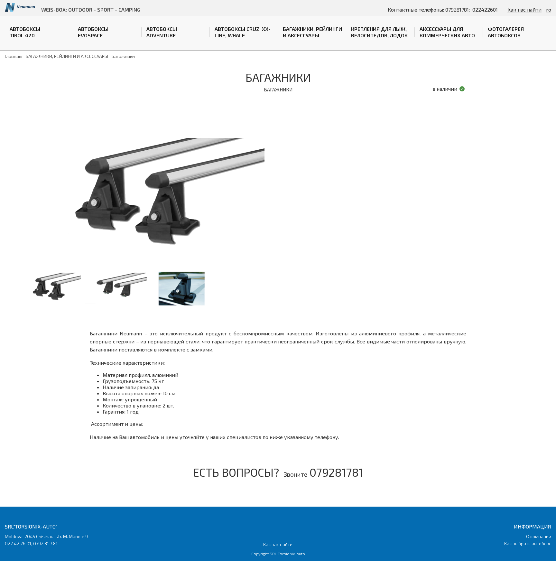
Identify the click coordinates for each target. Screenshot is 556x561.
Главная (13, 56)
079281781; (457, 9)
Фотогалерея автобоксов (506, 32)
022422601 (485, 9)
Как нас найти (524, 9)
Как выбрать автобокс (527, 543)
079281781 (336, 472)
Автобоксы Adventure (161, 32)
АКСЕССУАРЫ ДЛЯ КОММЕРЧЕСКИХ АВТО (447, 32)
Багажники (123, 56)
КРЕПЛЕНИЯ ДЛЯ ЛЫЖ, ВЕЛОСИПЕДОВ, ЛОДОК (379, 32)
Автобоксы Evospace (93, 32)
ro (548, 9)
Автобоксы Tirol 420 (25, 32)
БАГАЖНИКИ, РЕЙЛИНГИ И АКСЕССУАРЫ (312, 32)
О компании (538, 536)
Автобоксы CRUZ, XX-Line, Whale (243, 32)
